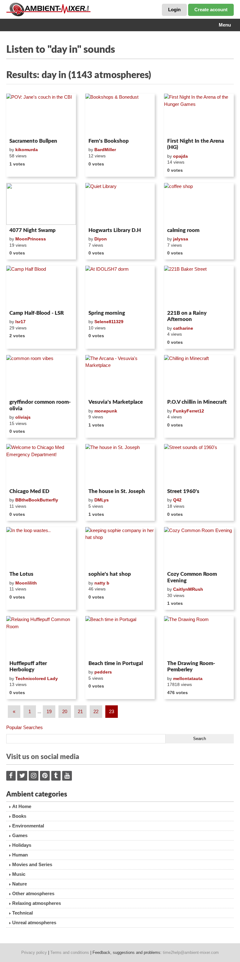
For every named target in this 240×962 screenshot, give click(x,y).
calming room (183, 230)
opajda (180, 156)
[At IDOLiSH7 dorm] (120, 287)
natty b (101, 582)
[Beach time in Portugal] (120, 637)
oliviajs (23, 417)
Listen (21, 127)
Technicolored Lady (36, 678)
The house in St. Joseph (116, 491)
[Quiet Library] (120, 204)
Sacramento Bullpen (33, 141)
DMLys (101, 499)
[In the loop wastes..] (41, 548)
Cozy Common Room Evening (192, 577)
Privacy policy (34, 952)
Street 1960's (183, 491)
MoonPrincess (30, 238)
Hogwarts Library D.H (114, 230)
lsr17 (20, 321)
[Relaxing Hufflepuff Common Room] (41, 637)
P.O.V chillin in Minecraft (197, 402)
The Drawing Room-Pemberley (191, 666)
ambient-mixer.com (53, 9)
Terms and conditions (69, 952)
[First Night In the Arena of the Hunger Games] (199, 115)
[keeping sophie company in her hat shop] (120, 548)
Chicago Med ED (29, 491)
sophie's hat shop (109, 574)
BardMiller (105, 149)
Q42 (177, 499)
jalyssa (180, 238)
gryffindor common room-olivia (40, 405)
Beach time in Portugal (115, 663)
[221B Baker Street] (199, 287)
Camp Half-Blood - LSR (36, 313)
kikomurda (26, 149)
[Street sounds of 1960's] (199, 465)
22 (95, 711)
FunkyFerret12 (188, 410)
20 (64, 711)
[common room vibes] (41, 376)
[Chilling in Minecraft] (199, 376)
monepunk (105, 410)
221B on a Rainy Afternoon (187, 316)
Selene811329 (108, 321)
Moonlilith (26, 582)
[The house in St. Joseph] (120, 465)
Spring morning (106, 313)
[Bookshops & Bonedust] (120, 115)
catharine (183, 328)
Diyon (100, 238)
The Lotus (21, 574)
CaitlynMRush (188, 589)
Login (174, 9)
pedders (103, 671)
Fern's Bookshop (108, 141)
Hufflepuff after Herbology (28, 666)
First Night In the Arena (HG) (195, 144)
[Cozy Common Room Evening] (199, 548)
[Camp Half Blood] (41, 287)
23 (111, 711)
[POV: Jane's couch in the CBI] (41, 115)
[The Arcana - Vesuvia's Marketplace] (120, 376)
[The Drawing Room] (199, 637)
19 (49, 711)
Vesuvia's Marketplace (115, 402)
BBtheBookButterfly (36, 499)
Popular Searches (24, 727)
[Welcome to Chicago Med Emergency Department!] (41, 465)
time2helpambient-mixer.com (191, 952)
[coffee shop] (199, 204)
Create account (211, 9)
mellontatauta (187, 678)
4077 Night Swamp (32, 230)
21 (80, 711)
